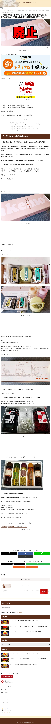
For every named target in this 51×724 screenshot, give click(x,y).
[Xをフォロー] (13, 564)
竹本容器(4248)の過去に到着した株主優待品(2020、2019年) (24, 128)
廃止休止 (25, 526)
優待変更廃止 (11, 526)
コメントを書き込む (25, 579)
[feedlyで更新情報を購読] (38, 564)
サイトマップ (4, 699)
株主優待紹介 (4, 526)
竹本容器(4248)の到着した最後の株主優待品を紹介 (22, 126)
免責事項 (3, 689)
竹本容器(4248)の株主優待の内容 (18, 130)
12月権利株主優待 (19, 526)
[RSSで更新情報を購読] (25, 567)
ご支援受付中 (4, 702)
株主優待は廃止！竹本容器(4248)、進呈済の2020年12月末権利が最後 (26, 124)
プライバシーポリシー (6, 686)
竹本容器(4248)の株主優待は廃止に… (18, 122)
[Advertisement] (25, 233)
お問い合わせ (4, 692)
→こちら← (19, 612)
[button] (25, 556)
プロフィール (4, 696)
